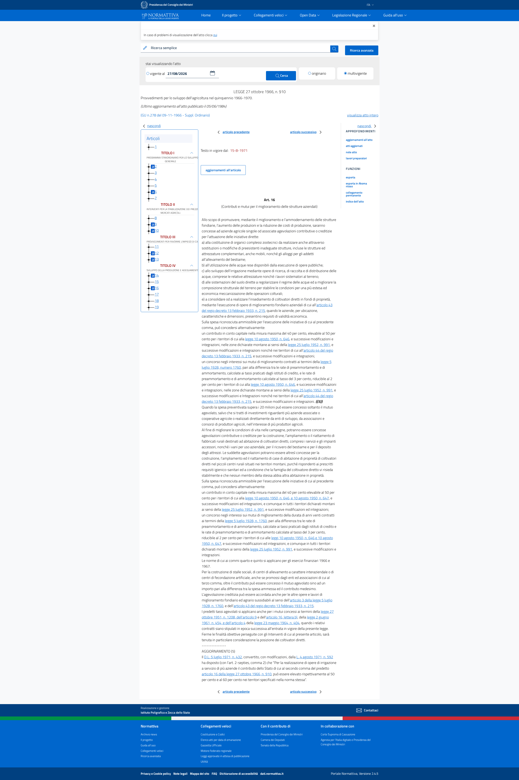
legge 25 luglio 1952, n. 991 (309, 344)
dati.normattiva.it (271, 773)
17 (157, 294)
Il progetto (147, 740)
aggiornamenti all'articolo (223, 170)
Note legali (180, 773)
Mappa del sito (200, 773)
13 (157, 259)
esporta (350, 177)
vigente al (158, 73)
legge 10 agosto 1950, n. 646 (267, 339)
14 (157, 275)
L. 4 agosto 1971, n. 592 (314, 657)
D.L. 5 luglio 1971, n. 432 (223, 657)
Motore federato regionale (216, 751)
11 (157, 246)
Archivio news (149, 734)
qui (215, 34)
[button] (212, 73)
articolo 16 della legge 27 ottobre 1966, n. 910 (236, 674)
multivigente (357, 73)
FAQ (215, 773)
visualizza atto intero (362, 115)
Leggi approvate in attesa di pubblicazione (225, 756)
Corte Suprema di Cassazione (338, 734)
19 (157, 307)
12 (157, 253)
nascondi (154, 125)
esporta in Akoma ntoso (356, 184)
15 (157, 281)
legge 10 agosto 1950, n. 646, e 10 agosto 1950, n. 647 (287, 498)
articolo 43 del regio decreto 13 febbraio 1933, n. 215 (274, 606)
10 (157, 230)
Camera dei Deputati (273, 740)
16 (157, 288)
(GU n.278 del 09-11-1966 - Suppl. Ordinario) (175, 115)
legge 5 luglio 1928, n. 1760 (246, 521)
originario (319, 73)
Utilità (204, 761)
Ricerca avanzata (361, 50)
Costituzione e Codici (213, 734)
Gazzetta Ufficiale (211, 745)
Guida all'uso (148, 745)
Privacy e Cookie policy (156, 773)
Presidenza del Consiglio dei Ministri (282, 734)
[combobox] (239, 48)
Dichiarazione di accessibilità (239, 773)
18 (157, 300)
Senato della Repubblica (274, 745)
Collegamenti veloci (152, 751)
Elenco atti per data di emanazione (221, 740)
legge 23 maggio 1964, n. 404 (276, 623)
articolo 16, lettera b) (281, 617)
